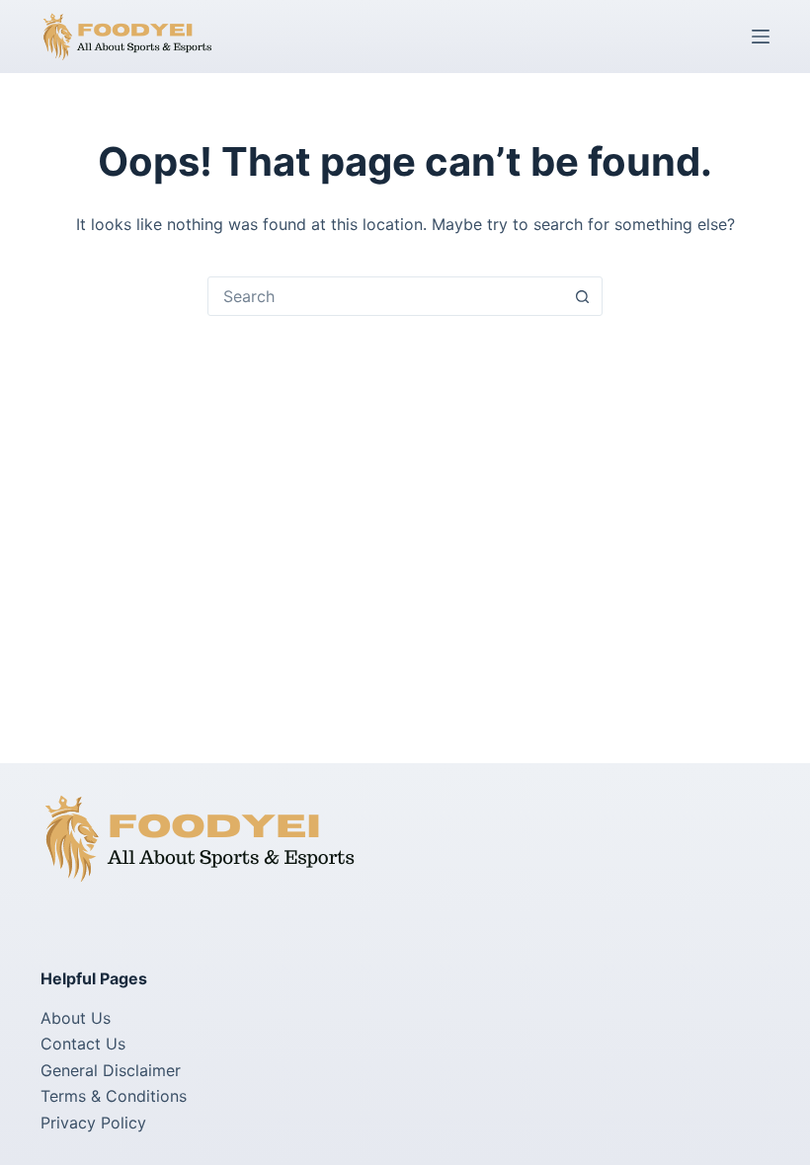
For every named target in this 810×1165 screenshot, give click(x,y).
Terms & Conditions (113, 1096)
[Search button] (582, 296)
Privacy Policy (93, 1122)
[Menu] (761, 36)
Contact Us (82, 1043)
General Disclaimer (110, 1070)
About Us (75, 1018)
